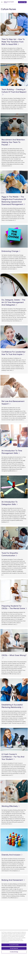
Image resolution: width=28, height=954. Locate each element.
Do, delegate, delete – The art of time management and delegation (13, 302)
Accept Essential (14, 948)
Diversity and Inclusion (11, 855)
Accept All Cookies (13, 944)
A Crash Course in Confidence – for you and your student (13, 756)
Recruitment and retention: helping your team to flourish (13, 142)
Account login (22, 2)
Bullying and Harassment (12, 880)
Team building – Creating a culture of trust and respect (14, 91)
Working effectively (10, 806)
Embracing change (10, 251)
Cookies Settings (14, 951)
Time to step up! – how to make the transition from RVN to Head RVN (13, 41)
